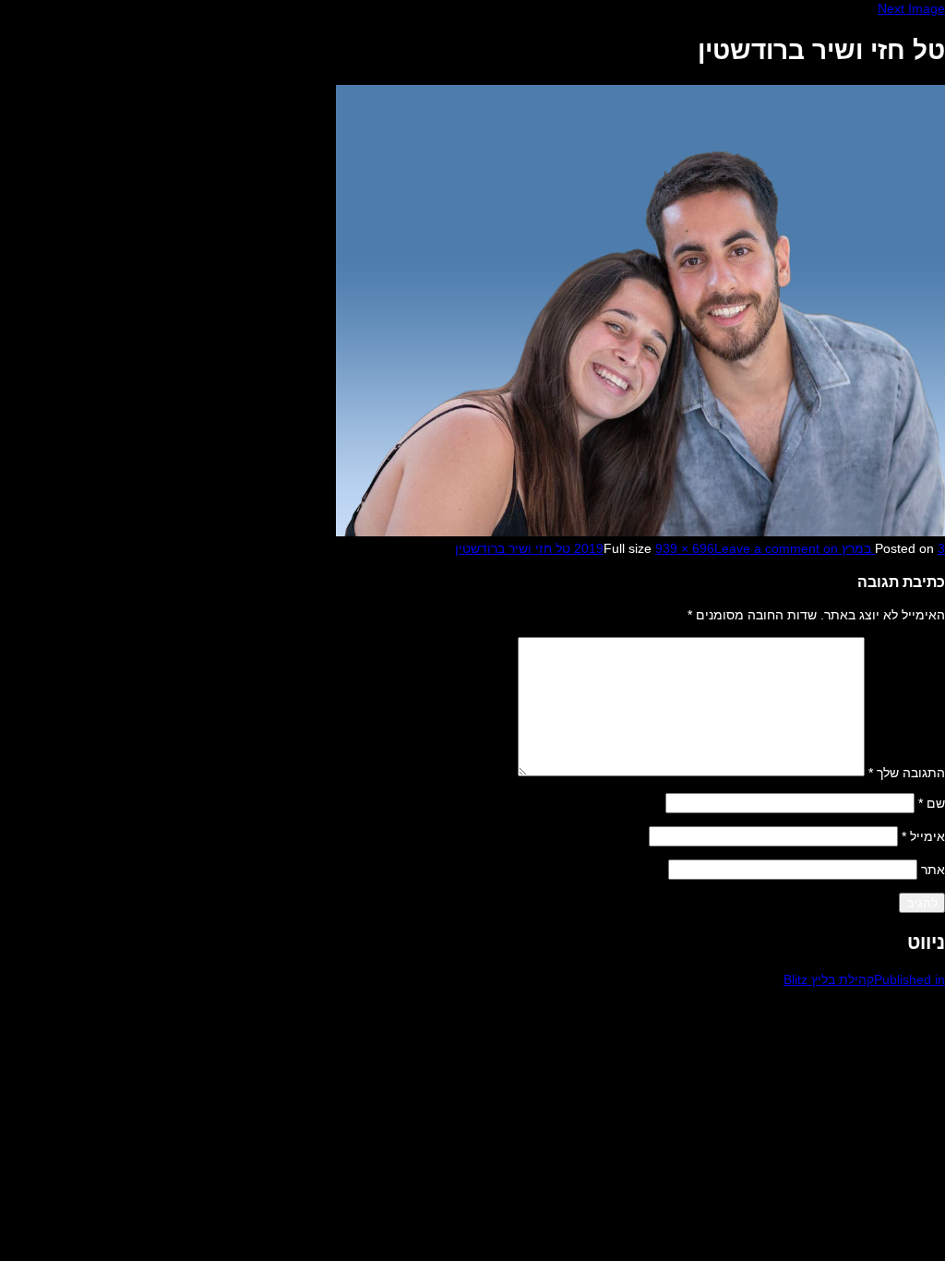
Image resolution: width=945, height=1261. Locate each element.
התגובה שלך (906, 771)
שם (931, 803)
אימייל (923, 836)
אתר (933, 869)
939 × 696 (684, 548)
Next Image (911, 8)
